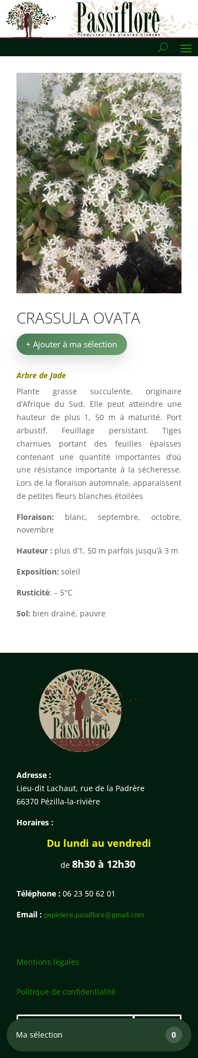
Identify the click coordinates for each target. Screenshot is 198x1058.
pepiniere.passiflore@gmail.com (94, 915)
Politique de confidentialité (66, 991)
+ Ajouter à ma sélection (71, 344)
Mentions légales (47, 962)
